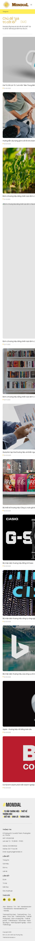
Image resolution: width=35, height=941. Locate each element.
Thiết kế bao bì (12, 920)
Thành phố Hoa (22, 914)
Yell (19, 907)
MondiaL (6, 911)
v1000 (29, 923)
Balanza (9, 907)
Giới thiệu (6, 864)
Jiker (4, 907)
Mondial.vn (12, 937)
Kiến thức (6, 887)
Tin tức (5, 883)
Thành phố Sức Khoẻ (9, 914)
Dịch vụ (5, 867)
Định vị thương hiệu (18, 918)
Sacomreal (22, 920)
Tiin (15, 907)
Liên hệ (5, 871)
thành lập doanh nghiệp (18, 923)
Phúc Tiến (11, 916)
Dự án (4, 879)
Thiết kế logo (7, 925)
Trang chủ (5, 11)
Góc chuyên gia (7, 891)
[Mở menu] (31, 5)
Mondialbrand (8, 909)
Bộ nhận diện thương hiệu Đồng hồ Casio (18, 563)
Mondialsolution (26, 907)
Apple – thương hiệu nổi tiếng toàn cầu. (17, 729)
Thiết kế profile (20, 916)
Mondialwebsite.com (20, 909)
